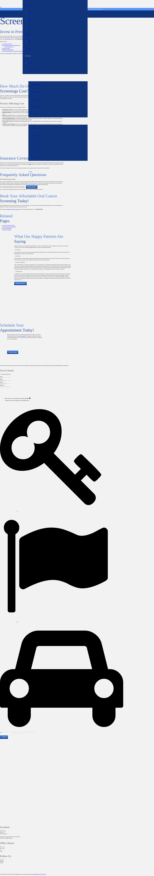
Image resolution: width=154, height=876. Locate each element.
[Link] (13, 19)
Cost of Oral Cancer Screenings (8, 225)
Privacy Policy (43, 874)
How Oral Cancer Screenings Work (9, 226)
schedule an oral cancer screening (12, 209)
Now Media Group (36, 874)
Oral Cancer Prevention (6, 228)
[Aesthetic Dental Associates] (16, 346)
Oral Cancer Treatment (6, 229)
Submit (4, 737)
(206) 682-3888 (22, 336)
